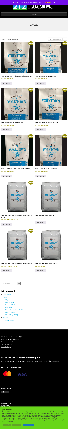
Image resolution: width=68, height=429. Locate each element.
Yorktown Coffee (9, 320)
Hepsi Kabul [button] (7, 425)
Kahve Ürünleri (7, 294)
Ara (19, 283)
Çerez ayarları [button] (16, 425)
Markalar (5, 317)
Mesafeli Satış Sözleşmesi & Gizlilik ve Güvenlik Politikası (17, 361)
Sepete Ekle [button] (6, 83)
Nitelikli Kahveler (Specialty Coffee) (15, 310)
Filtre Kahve (8, 307)
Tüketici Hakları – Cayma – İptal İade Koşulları (47, 361)
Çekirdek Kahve (9, 302)
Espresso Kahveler (10, 305)
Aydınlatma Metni (28, 425)
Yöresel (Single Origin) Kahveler (14, 315)
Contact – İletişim (6, 347)
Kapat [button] (53, 2)
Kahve (6, 297)
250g (6, 300)
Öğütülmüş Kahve (10, 312)
